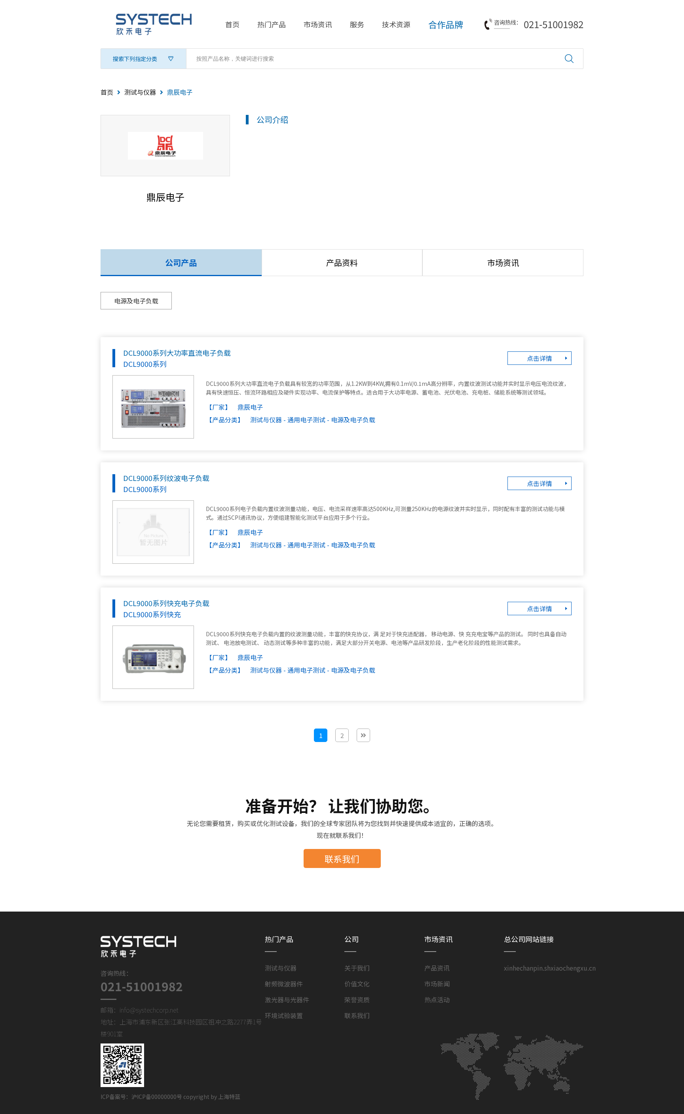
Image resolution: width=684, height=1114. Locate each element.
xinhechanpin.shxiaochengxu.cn (550, 968)
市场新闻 (437, 983)
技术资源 (396, 24)
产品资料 (342, 262)
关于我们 (357, 968)
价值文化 (357, 983)
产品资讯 (437, 968)
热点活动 (437, 999)
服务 (357, 24)
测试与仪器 (140, 92)
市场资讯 (318, 24)
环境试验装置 (284, 1015)
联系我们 (342, 858)
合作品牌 (445, 24)
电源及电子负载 (136, 300)
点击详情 (539, 358)
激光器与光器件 (287, 999)
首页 (232, 24)
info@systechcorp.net (149, 1010)
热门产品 (271, 24)
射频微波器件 (284, 983)
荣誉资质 (357, 999)
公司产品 (181, 262)
